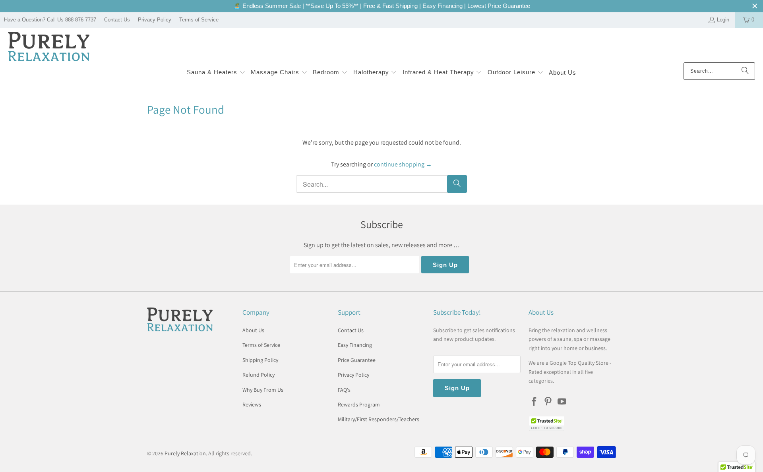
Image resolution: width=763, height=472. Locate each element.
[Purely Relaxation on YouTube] (562, 402)
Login (723, 20)
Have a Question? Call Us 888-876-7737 (50, 20)
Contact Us (117, 20)
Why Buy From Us (262, 389)
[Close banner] (754, 6)
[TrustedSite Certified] (546, 423)
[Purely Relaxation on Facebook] (534, 402)
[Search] (745, 71)
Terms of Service (199, 20)
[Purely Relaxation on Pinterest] (548, 402)
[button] (216, 72)
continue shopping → (403, 164)
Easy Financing (355, 344)
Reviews (251, 404)
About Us (253, 330)
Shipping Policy (260, 360)
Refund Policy (258, 374)
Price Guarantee (357, 360)
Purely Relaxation (185, 453)
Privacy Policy (154, 20)
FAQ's (344, 389)
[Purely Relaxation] (48, 47)
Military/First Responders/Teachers (378, 419)
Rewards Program (359, 404)
